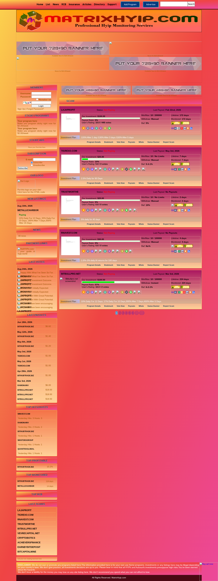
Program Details (94, 142)
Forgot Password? (35, 109)
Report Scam (168, 142)
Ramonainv (23, 385)
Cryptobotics (26, 538)
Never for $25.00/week (155, 56)
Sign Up (21, 109)
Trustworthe (69, 192)
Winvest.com (24, 414)
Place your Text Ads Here (36, 147)
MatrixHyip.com (119, 577)
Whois (141, 142)
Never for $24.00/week (62, 71)
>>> (142, 313)
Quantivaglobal (26, 449)
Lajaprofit (68, 110)
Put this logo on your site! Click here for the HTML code (31, 190)
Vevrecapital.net (28, 533)
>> (137, 313)
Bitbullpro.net (71, 274)
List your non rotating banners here (29, 559)
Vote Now (121, 142)
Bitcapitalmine (26, 551)
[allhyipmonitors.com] (184, 128)
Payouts (131, 142)
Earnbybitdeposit (28, 547)
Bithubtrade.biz (25, 327)
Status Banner (153, 142)
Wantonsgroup (25, 440)
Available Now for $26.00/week (62, 56)
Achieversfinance (28, 542)
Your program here (27, 121)
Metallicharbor (28, 210)
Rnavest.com (69, 233)
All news (22, 236)
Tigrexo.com (69, 151)
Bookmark (108, 142)
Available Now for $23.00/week (155, 71)
